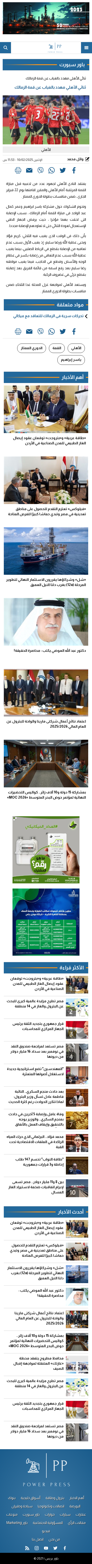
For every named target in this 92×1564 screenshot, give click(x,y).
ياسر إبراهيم (71, 359)
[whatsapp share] (51, 171)
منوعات (12, 1514)
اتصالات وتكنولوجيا (51, 1506)
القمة (56, 348)
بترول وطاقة (55, 1498)
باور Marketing (17, 1523)
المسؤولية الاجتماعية (48, 1523)
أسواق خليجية (30, 1498)
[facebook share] (73, 171)
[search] (5, 47)
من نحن (54, 1539)
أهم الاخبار (76, 1498)
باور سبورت (31, 1514)
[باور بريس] (46, 47)
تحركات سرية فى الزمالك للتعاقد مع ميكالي (48, 316)
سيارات (65, 1514)
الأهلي (76, 348)
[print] (18, 171)
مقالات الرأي (77, 1523)
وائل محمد (75, 159)
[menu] (86, 47)
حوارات (50, 1514)
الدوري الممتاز (31, 348)
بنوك (12, 1498)
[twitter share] (62, 171)
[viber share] (40, 171)
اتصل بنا (38, 1539)
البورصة (74, 1506)
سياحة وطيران (22, 1506)
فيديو (46, 1531)
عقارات (81, 1514)
